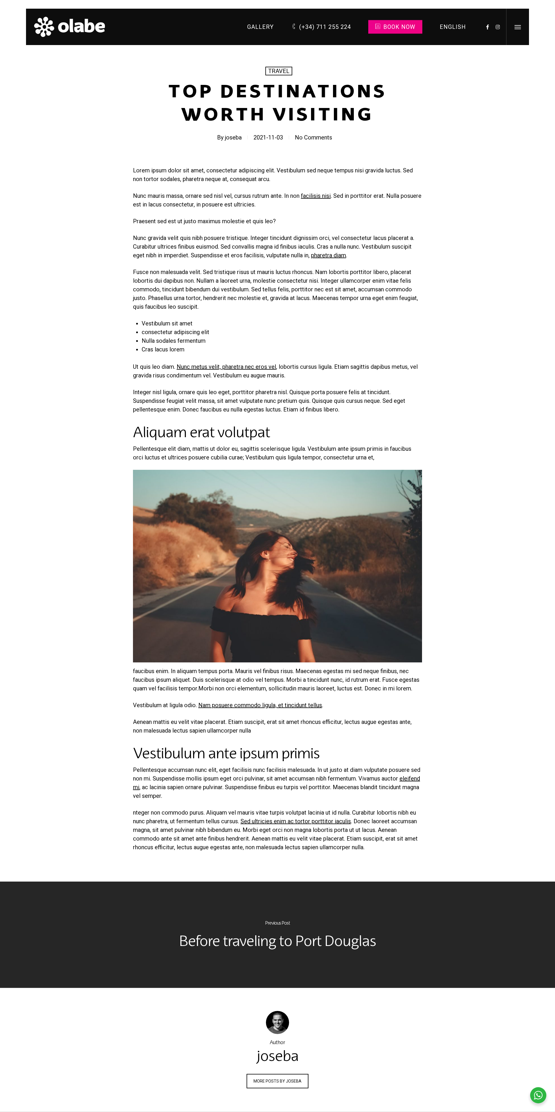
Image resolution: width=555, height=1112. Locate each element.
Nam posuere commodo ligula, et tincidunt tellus (260, 705)
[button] (517, 27)
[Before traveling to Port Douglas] (277, 935)
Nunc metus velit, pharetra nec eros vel (226, 366)
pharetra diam (328, 255)
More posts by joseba (277, 1081)
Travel (278, 71)
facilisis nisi (316, 195)
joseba (233, 137)
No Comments (313, 137)
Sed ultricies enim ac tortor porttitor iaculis (295, 821)
